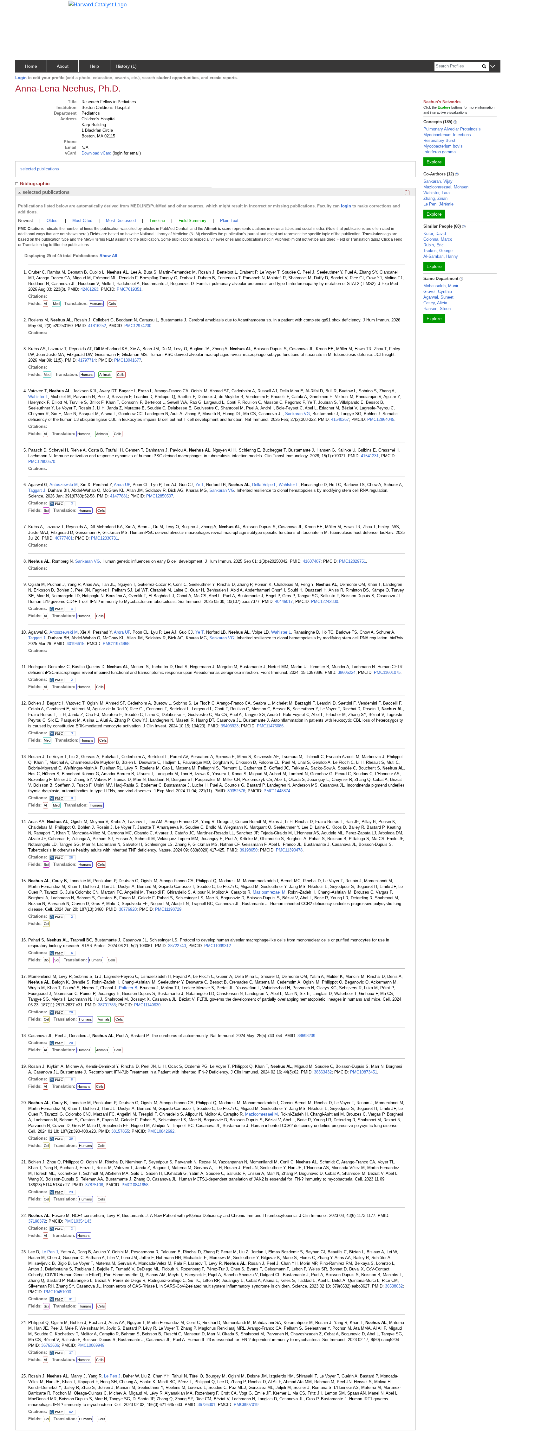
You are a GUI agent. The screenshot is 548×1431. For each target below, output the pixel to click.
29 (71, 1012)
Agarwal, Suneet (438, 297)
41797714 (87, 360)
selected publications (39, 169)
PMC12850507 (159, 496)
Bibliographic (34, 183)
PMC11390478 (289, 850)
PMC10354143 (77, 1221)
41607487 (312, 561)
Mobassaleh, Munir (440, 285)
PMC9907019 (246, 1404)
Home (31, 66)
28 (71, 857)
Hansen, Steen (437, 308)
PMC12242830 (324, 601)
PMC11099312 (217, 945)
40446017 (284, 601)
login (346, 206)
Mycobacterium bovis (443, 146)
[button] (493, 66)
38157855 (120, 1131)
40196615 (75, 643)
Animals (105, 375)
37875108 (94, 1184)
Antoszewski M (63, 484)
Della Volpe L (264, 484)
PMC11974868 (116, 643)
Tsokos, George (438, 250)
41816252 (97, 325)
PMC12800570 (41, 461)
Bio (46, 960)
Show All (108, 255)
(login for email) (126, 153)
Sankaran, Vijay (438, 181)
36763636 (50, 1345)
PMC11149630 (147, 1005)
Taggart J (36, 490)
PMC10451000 (57, 1291)
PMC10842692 (160, 1131)
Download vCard (96, 153)
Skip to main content (26, 7)
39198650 (249, 850)
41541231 (370, 455)
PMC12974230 (137, 325)
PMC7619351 (129, 289)
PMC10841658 (134, 1184)
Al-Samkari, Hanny (440, 256)
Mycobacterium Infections (447, 134)
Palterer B (128, 987)
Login (21, 77)
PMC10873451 (363, 1072)
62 (71, 1412)
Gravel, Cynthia (437, 291)
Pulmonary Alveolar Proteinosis (452, 129)
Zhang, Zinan (435, 198)
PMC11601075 (387, 672)
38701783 (107, 1005)
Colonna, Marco (437, 239)
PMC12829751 (352, 561)
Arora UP (122, 484)
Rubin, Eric (433, 245)
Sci (46, 510)
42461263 (89, 289)
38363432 (323, 1072)
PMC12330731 (104, 538)
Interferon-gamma (439, 151)
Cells (112, 304)
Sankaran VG (297, 413)
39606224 (347, 672)
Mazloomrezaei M (269, 892)
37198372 (37, 1221)
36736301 (206, 1404)
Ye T (199, 484)
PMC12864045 (380, 419)
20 (71, 1043)
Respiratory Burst (439, 140)
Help (94, 66)
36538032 (394, 1286)
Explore (434, 161)
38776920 (128, 909)
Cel (46, 924)
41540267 (340, 419)
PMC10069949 (90, 1345)
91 (71, 1299)
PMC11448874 (277, 790)
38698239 (306, 1035)
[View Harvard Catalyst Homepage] (97, 3)
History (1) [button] (126, 66)
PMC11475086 (270, 726)
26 (71, 1138)
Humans (96, 304)
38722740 (177, 945)
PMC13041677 (127, 360)
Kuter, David (434, 233)
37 (71, 1352)
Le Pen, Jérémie (438, 204)
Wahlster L (38, 396)
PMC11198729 (168, 909)
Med (56, 304)
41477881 (119, 496)
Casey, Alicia (435, 303)
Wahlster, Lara (436, 192)
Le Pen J (50, 1252)
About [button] (62, 66)
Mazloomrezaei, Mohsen (445, 187)
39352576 (236, 790)
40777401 (64, 538)
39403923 (229, 726)
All (45, 304)
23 (71, 1192)
